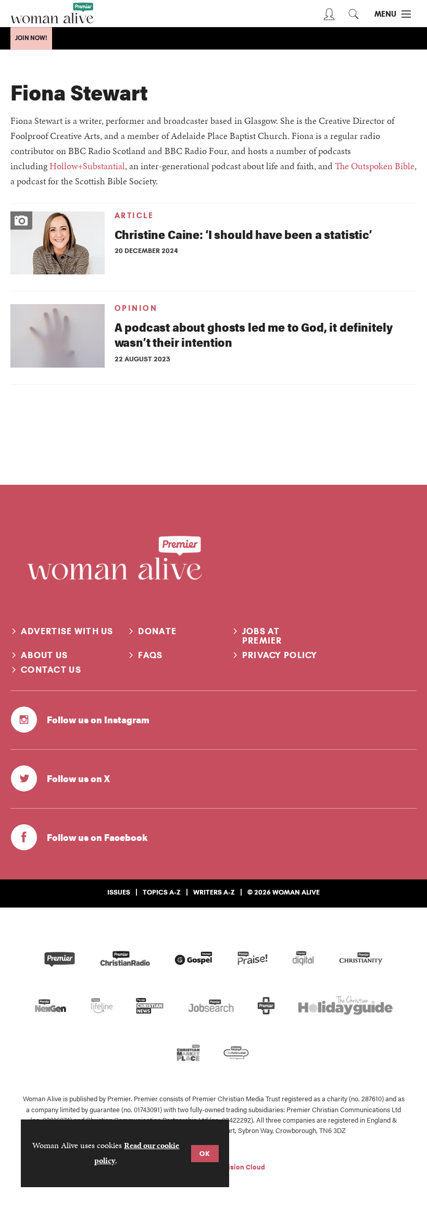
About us (44, 655)
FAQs (150, 655)
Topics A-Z (162, 892)
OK (204, 1153)
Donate (157, 631)
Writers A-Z (214, 892)
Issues (118, 892)
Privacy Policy (280, 655)
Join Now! (31, 38)
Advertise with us (67, 631)
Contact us (51, 669)
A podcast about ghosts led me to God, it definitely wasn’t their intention (254, 334)
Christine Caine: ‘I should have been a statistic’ (243, 234)
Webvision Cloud (238, 1167)
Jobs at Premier (262, 635)
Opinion (136, 308)
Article (134, 215)
